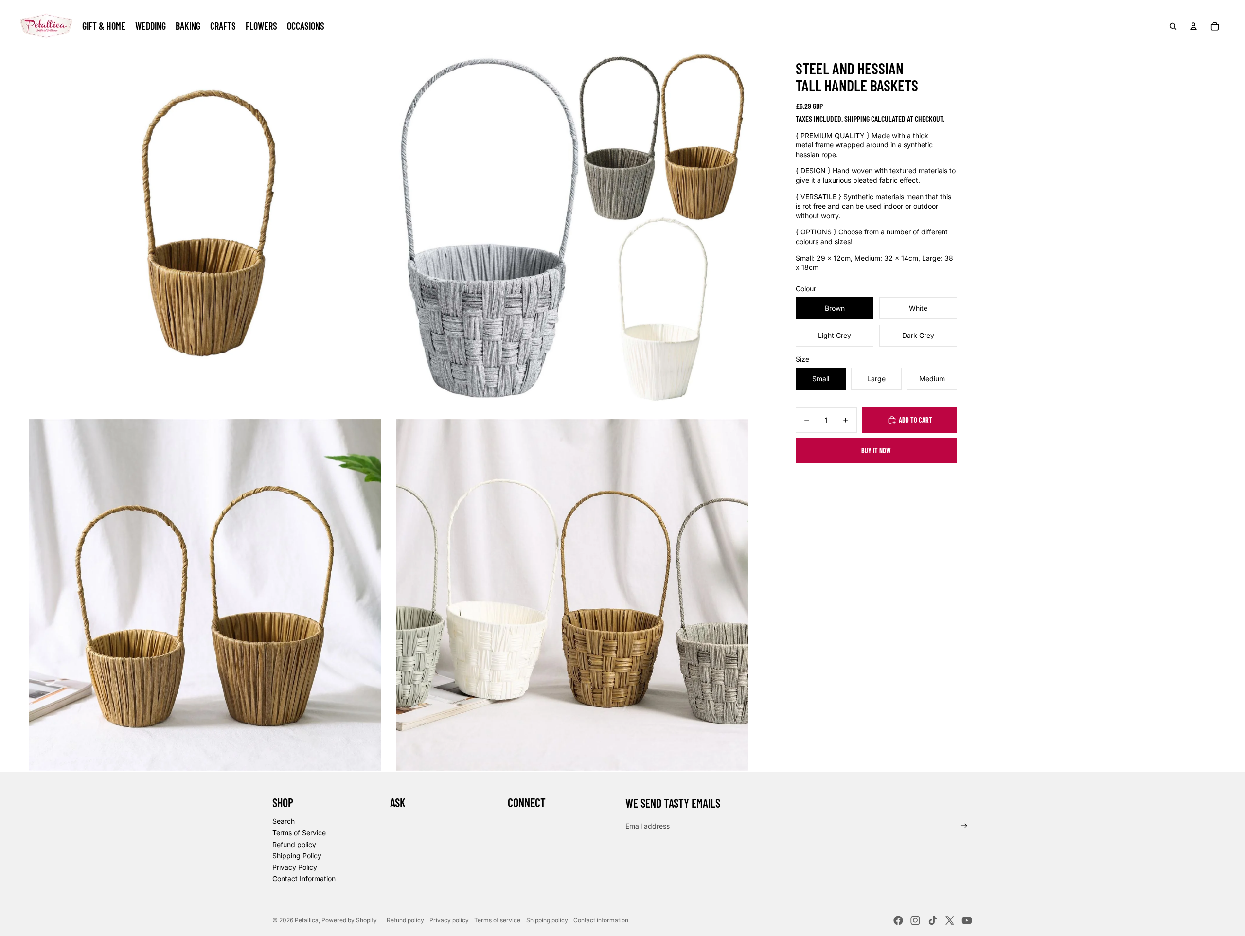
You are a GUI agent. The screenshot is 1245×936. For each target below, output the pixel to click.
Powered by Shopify (349, 920)
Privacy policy (449, 920)
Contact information (600, 920)
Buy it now (876, 450)
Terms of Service (299, 833)
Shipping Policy (296, 855)
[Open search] (1173, 26)
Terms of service (497, 920)
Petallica (307, 920)
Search (283, 821)
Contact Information (304, 878)
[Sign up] (964, 825)
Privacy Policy (294, 867)
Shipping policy (547, 920)
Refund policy (294, 844)
